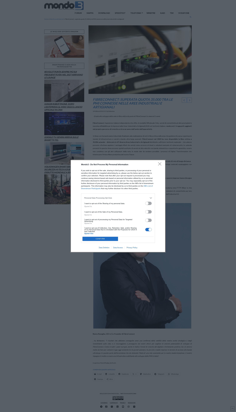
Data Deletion (104, 248)
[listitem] (118, 198)
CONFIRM (100, 239)
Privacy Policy (132, 248)
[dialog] (118, 206)
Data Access (118, 248)
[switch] (148, 203)
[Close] (160, 164)
